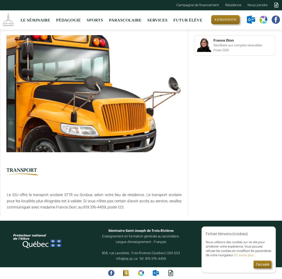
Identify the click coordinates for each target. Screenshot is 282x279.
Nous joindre (258, 5)
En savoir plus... (244, 255)
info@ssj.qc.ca (127, 258)
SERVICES (157, 20)
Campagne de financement (197, 5)
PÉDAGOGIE (68, 20)
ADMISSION (225, 20)
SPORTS (95, 20)
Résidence (233, 5)
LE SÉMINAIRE (35, 20)
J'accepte (262, 264)
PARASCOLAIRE (125, 20)
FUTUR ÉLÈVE (188, 20)
